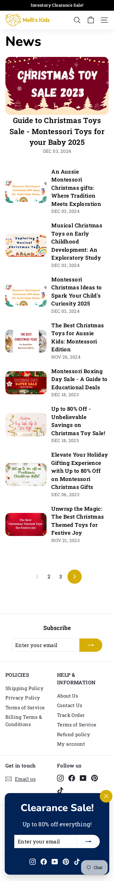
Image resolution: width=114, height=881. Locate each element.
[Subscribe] (88, 841)
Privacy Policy (22, 697)
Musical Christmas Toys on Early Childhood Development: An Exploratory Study (76, 241)
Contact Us (69, 705)
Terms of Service (25, 707)
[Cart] (90, 20)
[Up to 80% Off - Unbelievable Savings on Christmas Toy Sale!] (26, 424)
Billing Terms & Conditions (23, 720)
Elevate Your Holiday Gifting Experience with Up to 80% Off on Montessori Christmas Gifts (79, 470)
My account (71, 744)
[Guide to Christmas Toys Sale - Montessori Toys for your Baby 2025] (57, 86)
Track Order (71, 715)
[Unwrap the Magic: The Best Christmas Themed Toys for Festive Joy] (26, 524)
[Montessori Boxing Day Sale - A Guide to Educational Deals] (26, 382)
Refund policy (73, 734)
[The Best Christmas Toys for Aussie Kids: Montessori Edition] (26, 341)
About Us (67, 696)
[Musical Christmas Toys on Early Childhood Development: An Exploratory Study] (26, 245)
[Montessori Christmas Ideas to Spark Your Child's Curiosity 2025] (26, 295)
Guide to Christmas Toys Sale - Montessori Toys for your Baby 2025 (57, 131)
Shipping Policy (24, 688)
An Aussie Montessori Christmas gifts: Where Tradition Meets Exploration (76, 187)
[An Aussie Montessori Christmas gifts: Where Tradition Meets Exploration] (26, 191)
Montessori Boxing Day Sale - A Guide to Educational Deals (79, 379)
